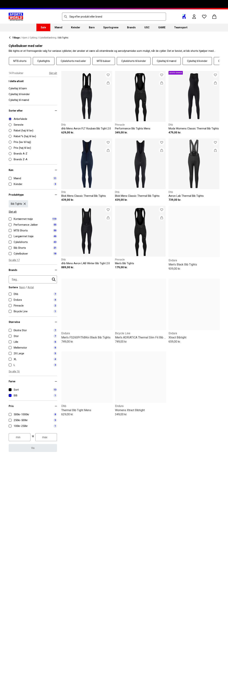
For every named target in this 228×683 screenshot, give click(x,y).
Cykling (33, 37)
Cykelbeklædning (47, 37)
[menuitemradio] (33, 119)
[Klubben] (184, 17)
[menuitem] (43, 27)
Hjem (24, 37)
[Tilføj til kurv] (108, 83)
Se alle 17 (14, 260)
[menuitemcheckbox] (33, 178)
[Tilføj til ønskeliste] (108, 75)
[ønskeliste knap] (204, 17)
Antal (31, 287)
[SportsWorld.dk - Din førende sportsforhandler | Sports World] (16, 17)
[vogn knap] (214, 17)
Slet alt (53, 73)
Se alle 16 (14, 371)
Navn (22, 287)
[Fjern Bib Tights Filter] (25, 204)
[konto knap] (194, 17)
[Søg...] (65, 17)
